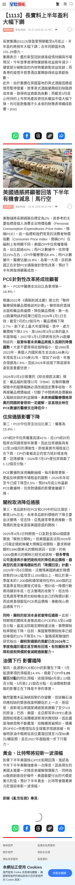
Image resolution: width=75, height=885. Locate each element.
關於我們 (8, 852)
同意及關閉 (59, 873)
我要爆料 (43, 859)
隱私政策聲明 (10, 859)
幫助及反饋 (44, 852)
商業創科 (8, 30)
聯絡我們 (8, 845)
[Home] (17, 4)
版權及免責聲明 (46, 845)
